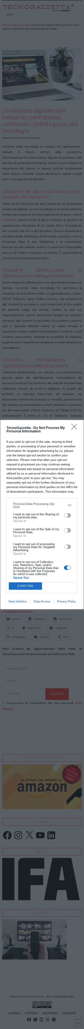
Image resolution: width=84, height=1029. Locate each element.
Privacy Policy (66, 601)
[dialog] (42, 515)
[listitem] (42, 505)
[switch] (67, 515)
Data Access (42, 601)
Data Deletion (17, 601)
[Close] (76, 428)
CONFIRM (25, 586)
